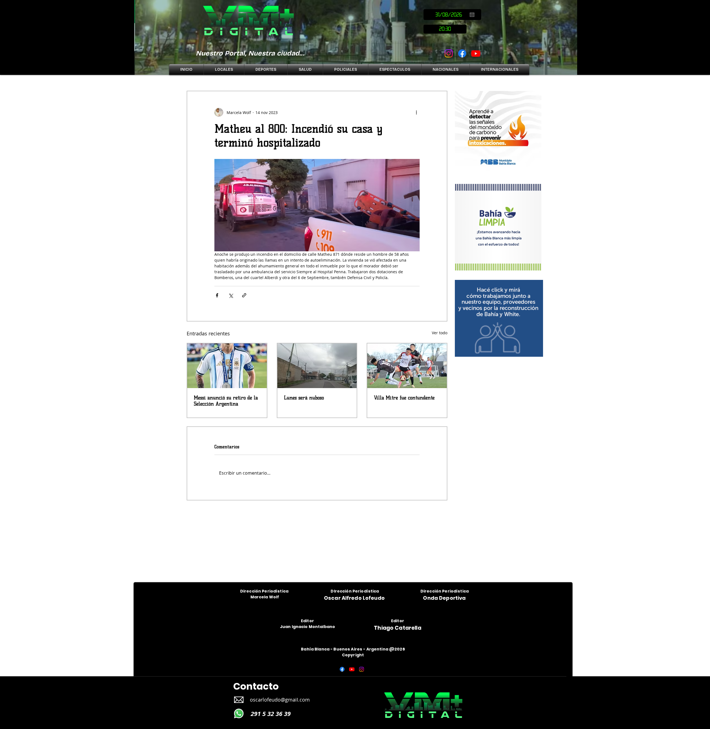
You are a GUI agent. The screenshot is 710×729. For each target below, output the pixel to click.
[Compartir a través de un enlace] (244, 295)
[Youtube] (475, 53)
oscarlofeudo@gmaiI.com (280, 699)
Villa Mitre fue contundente (404, 398)
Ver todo (439, 332)
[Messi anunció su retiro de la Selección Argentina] (227, 365)
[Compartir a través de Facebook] (217, 295)
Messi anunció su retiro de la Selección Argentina (226, 401)
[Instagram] (448, 53)
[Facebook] (462, 53)
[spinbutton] (445, 29)
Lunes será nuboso (304, 398)
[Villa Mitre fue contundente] (407, 365)
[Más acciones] (416, 112)
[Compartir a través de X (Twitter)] (230, 295)
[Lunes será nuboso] (317, 365)
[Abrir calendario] (472, 14)
